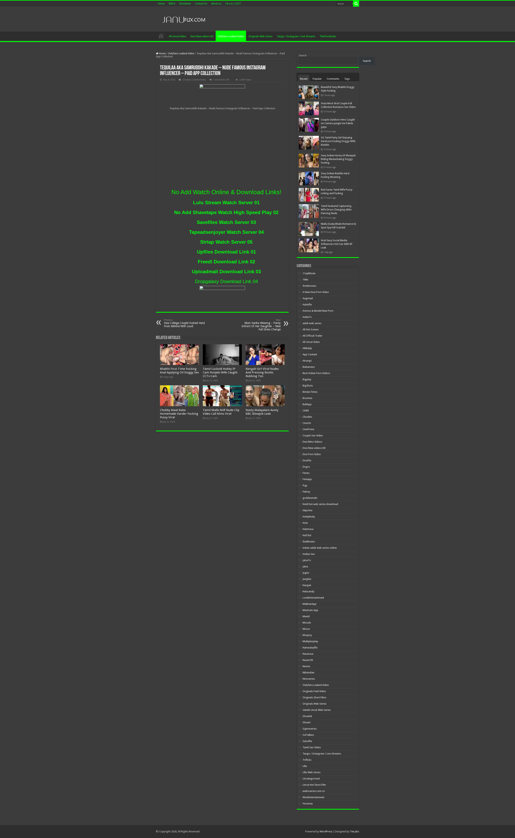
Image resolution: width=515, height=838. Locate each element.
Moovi (306, 628)
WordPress (326, 831)
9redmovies (309, 285)
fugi (305, 485)
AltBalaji (307, 348)
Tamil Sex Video (312, 747)
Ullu (305, 766)
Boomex (307, 398)
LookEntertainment (313, 597)
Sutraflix (307, 741)
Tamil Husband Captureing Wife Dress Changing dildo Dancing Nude (336, 209)
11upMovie (309, 273)
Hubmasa (308, 529)
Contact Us (201, 3)
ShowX (306, 722)
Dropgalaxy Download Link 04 (226, 281)
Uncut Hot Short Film (314, 784)
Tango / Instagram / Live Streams (296, 36)
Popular (317, 78)
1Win (305, 279)
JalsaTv (307, 560)
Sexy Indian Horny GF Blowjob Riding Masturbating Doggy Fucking (338, 159)
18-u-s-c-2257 (233, 3)
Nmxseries (309, 678)
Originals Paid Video (314, 691)
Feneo (306, 472)
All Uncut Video (177, 36)
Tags (347, 78)
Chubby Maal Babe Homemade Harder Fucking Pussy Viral (179, 413)
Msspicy (307, 635)
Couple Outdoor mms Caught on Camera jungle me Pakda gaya (338, 123)
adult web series (312, 323)
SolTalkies (308, 734)
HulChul (307, 535)
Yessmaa (308, 803)
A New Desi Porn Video (316, 292)
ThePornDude (328, 36)
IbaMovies (309, 541)
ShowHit (307, 716)
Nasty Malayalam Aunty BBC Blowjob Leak (262, 411)
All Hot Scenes (311, 329)
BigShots (308, 385)
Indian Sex (309, 554)
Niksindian (308, 672)
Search (303, 55)
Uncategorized (311, 778)
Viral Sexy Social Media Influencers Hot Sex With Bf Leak (336, 244)
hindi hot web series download (320, 504)
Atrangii (307, 360)
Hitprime (307, 510)
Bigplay (307, 379)
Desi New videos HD (202, 36)
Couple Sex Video (313, 435)
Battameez (309, 366)
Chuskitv (307, 416)
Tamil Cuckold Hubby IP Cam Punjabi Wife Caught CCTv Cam (220, 372)
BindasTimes (310, 391)
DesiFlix (307, 460)
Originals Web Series (260, 36)
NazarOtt (308, 660)
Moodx (307, 622)
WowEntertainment (313, 797)
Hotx (305, 522)
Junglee (307, 578)
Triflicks (307, 759)
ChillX (306, 410)
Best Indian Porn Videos (316, 373)
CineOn (307, 423)
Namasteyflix (310, 647)
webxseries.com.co (314, 791)
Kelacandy (308, 591)
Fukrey (306, 491)
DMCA (172, 3)
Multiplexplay (310, 641)
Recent (304, 78)
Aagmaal (308, 298)
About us (216, 3)
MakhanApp (309, 603)
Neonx (306, 666)
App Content (310, 354)
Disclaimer (185, 3)
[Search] (356, 4)
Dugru (306, 466)
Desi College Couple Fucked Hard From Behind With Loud (184, 323)
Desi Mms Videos (312, 441)
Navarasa (308, 653)
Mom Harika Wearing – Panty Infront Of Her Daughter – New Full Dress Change (261, 325)
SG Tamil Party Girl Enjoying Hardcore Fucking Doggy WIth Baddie (338, 141)
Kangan (307, 585)
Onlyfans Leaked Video (231, 36)
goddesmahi (310, 497)
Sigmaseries (310, 728)
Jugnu (306, 572)
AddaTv (307, 317)
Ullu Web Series (311, 772)
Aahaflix (307, 304)
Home (161, 3)
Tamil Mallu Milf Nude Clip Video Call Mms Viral (221, 411)
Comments (333, 78)
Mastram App (310, 610)
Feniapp (307, 479)
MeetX (306, 616)
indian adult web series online (320, 547)
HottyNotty (309, 516)
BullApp (307, 404)
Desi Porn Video (312, 454)
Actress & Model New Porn (318, 310)
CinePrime (308, 429)
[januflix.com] (183, 19)
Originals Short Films (314, 697)
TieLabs (354, 831)
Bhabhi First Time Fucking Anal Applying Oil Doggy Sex (179, 370)
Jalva (305, 566)
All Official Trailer (312, 335)
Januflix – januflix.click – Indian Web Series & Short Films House (161, 36)
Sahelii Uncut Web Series (317, 709)
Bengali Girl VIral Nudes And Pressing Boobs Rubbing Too (262, 372)
